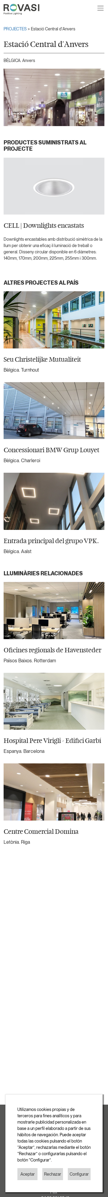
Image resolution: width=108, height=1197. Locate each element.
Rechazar (52, 1174)
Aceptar (27, 1174)
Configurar (79, 1174)
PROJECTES (16, 28)
